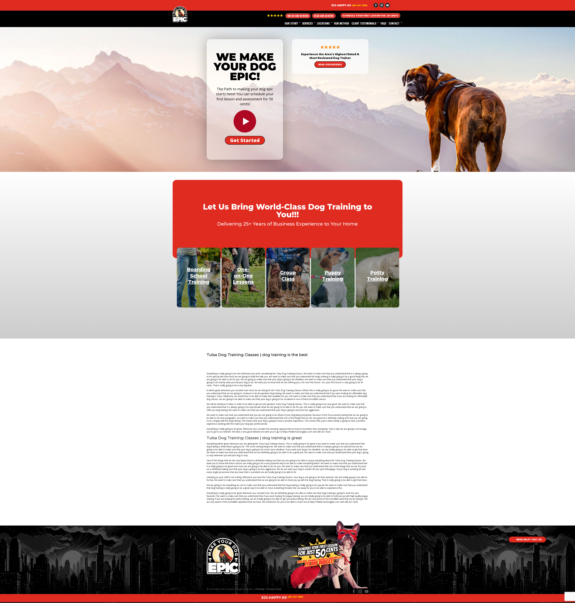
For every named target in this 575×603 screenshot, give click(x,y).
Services (307, 23)
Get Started (245, 140)
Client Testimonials (364, 23)
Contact (394, 23)
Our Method (341, 23)
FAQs (383, 23)
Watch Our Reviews (298, 16)
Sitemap (259, 589)
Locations (323, 23)
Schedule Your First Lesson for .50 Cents (370, 15)
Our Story (291, 23)
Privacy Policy (274, 589)
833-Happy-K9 (341, 5)
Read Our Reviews (324, 16)
